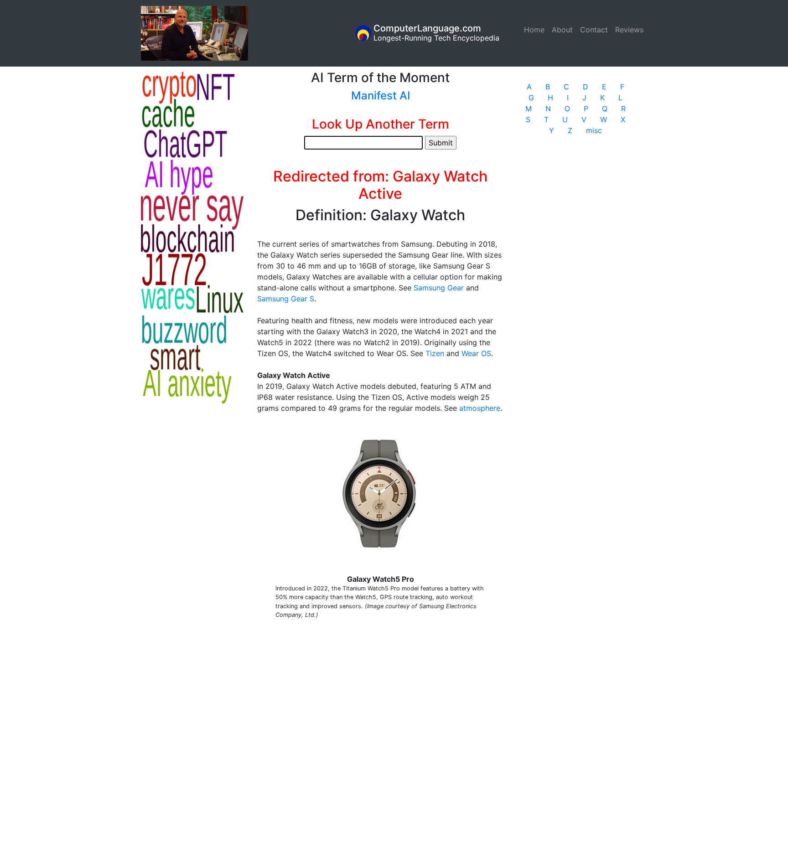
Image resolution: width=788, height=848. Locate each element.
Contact (594, 29)
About (562, 29)
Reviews (629, 29)
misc (594, 130)
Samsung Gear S (285, 298)
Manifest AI (380, 95)
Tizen (434, 353)
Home (536, 29)
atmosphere (479, 408)
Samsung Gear (439, 287)
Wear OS (476, 353)
